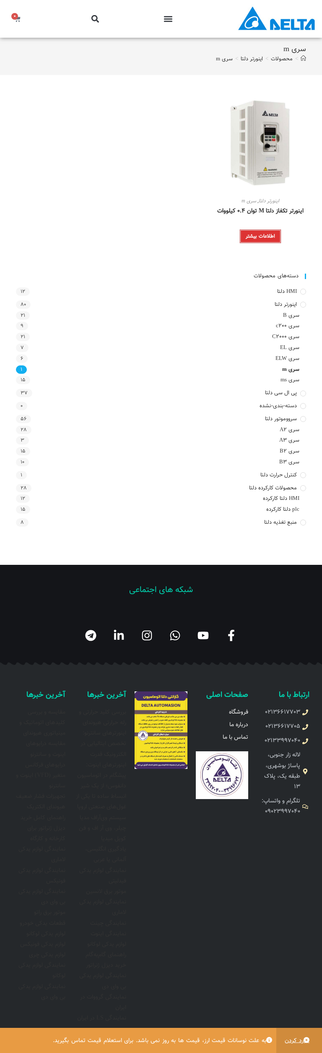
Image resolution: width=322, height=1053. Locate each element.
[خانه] (303, 59)
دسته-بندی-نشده (278, 406)
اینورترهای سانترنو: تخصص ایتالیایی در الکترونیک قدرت (103, 744)
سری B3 (289, 462)
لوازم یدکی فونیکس (42, 944)
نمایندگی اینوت (108, 934)
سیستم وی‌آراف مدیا (103, 818)
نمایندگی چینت (108, 923)
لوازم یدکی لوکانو (106, 944)
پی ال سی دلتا (281, 393)
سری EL (289, 348)
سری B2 (289, 451)
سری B (291, 315)
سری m (224, 59)
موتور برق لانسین (106, 891)
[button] (168, 19)
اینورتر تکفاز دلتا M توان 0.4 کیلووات (260, 211)
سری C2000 (285, 337)
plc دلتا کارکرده (282, 509)
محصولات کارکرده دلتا (273, 488)
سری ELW (287, 358)
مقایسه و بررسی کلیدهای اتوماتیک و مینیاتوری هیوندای (42, 723)
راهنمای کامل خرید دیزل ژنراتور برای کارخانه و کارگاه (43, 828)
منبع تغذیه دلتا (280, 522)
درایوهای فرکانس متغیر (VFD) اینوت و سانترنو (40, 776)
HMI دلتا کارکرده (281, 498)
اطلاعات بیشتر (260, 236)
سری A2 (289, 430)
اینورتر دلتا (269, 201)
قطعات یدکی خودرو (42, 923)
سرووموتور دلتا (281, 419)
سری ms (289, 380)
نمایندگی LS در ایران (101, 1018)
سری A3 (289, 440)
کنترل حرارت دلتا (278, 475)
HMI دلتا (287, 291)
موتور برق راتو (49, 912)
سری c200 (287, 326)
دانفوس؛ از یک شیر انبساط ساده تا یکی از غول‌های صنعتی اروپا (101, 796)
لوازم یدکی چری (47, 955)
